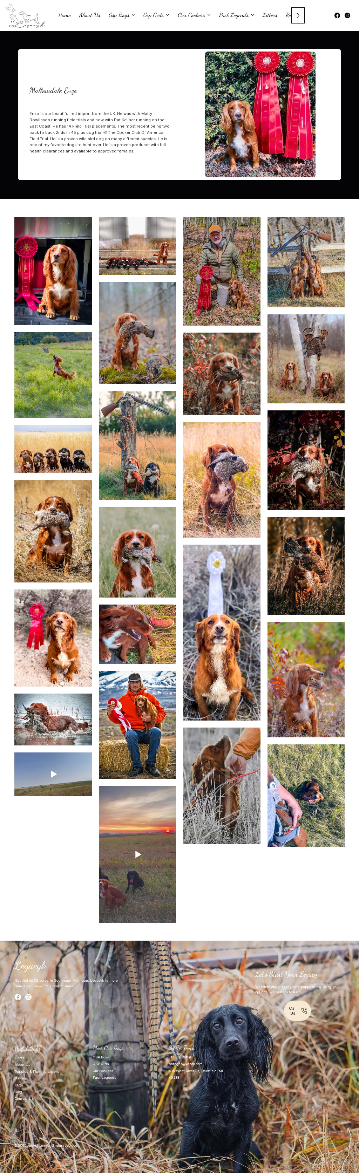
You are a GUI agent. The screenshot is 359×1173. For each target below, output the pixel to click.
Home (20, 1058)
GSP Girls (101, 1064)
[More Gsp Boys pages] (133, 14)
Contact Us (24, 1098)
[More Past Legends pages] (252, 14)
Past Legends (104, 1077)
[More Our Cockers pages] (209, 14)
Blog (19, 1092)
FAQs (19, 1085)
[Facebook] (337, 15)
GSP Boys (101, 1057)
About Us (23, 1064)
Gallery (21, 1078)
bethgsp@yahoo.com (186, 1064)
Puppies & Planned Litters (37, 1071)
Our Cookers (103, 1071)
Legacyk (30, 965)
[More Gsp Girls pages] (167, 14)
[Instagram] (347, 15)
